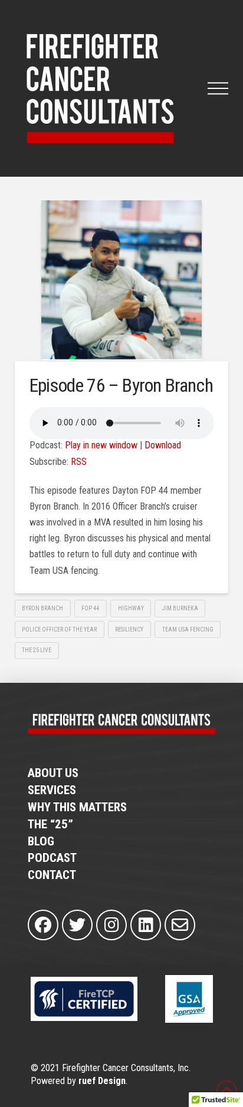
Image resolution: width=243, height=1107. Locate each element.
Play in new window (101, 445)
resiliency (129, 629)
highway (131, 608)
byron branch (42, 608)
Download (163, 445)
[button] (218, 88)
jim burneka (180, 608)
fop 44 (90, 608)
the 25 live (36, 650)
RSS (79, 461)
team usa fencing (188, 629)
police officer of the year (59, 629)
